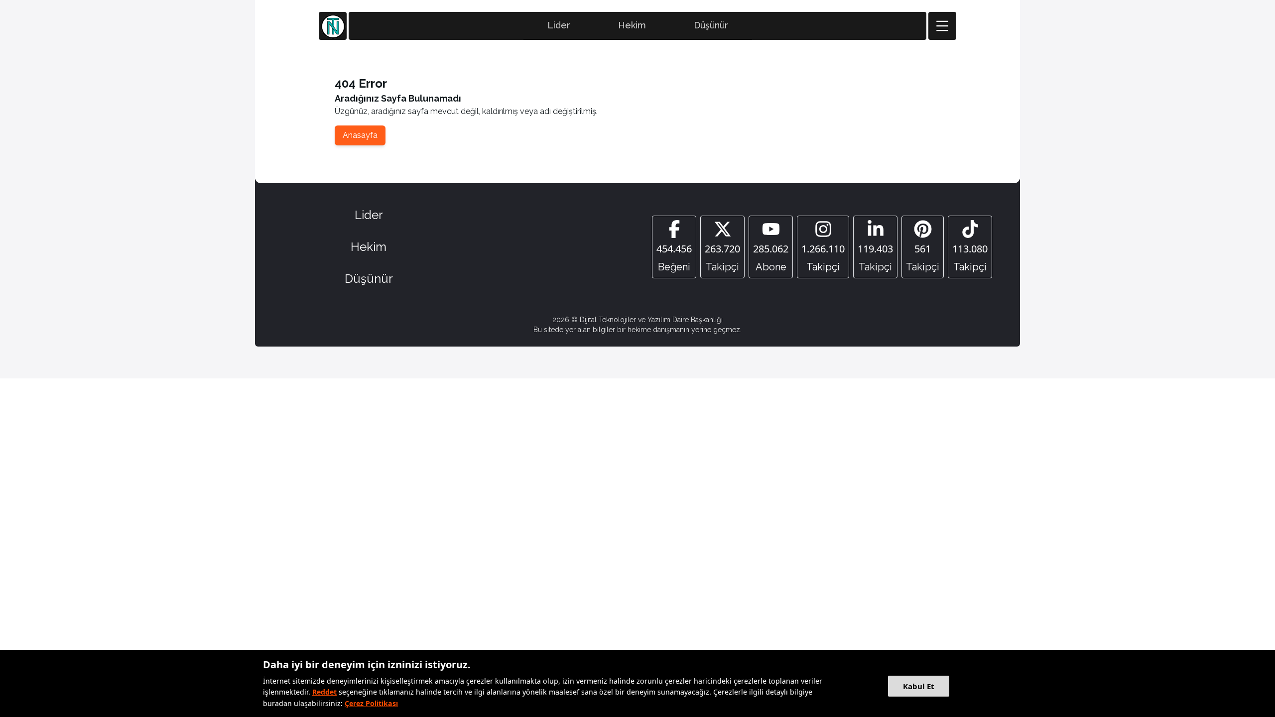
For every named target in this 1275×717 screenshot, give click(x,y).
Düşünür (711, 25)
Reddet (324, 692)
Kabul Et (918, 686)
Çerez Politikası (371, 703)
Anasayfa (360, 135)
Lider (558, 25)
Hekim (632, 25)
